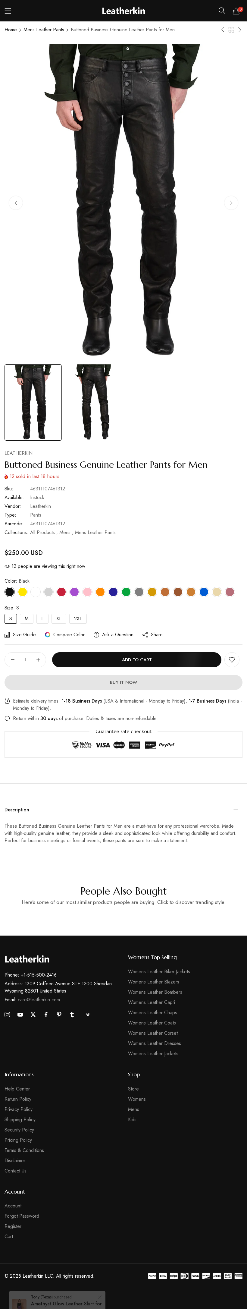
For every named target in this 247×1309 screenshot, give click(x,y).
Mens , (66, 532)
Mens (133, 1109)
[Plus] (38, 660)
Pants (35, 514)
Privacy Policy (19, 1109)
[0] (236, 11)
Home (11, 29)
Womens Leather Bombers (155, 992)
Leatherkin (19, 453)
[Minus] (12, 660)
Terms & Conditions (24, 1150)
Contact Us (16, 1170)
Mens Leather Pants (43, 29)
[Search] (222, 10)
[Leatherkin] (123, 10)
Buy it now (123, 682)
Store (133, 1088)
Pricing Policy (18, 1140)
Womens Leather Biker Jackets (159, 971)
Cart (9, 1236)
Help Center (17, 1088)
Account (13, 1205)
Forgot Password (22, 1216)
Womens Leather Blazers (153, 981)
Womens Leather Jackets (153, 1053)
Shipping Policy (20, 1119)
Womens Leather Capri (151, 1002)
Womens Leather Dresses (154, 1043)
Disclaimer (15, 1160)
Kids (132, 1119)
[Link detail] (7, 1015)
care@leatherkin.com (32, 999)
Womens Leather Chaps (152, 1012)
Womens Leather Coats (152, 1022)
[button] (231, 202)
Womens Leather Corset (153, 1033)
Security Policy (19, 1129)
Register (13, 1226)
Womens (137, 1099)
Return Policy (18, 1099)
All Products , (44, 532)
